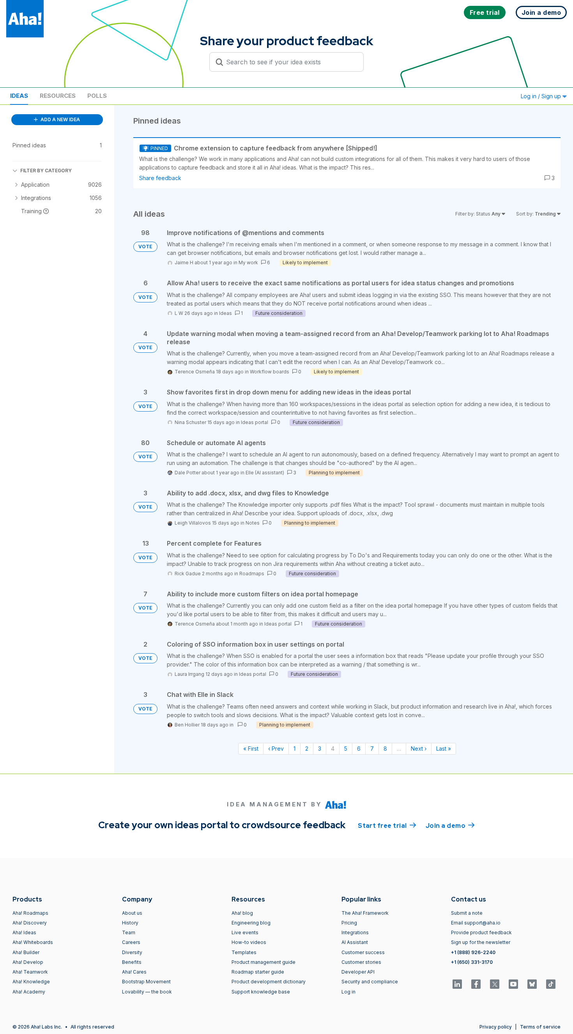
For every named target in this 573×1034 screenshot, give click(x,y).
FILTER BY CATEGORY (46, 170)
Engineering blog (251, 923)
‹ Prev (276, 748)
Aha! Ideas (24, 932)
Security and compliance (369, 982)
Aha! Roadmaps (30, 913)
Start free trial (387, 826)
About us (132, 913)
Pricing (349, 923)
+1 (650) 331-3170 (472, 962)
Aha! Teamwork (30, 972)
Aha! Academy (28, 992)
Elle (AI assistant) (265, 472)
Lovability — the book (147, 992)
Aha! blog (242, 913)
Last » (443, 748)
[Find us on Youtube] (513, 984)
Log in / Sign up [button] (541, 96)
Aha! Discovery (29, 923)
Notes (253, 523)
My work (248, 262)
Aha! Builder (25, 952)
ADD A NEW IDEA (59, 119)
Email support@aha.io (475, 923)
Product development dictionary (269, 982)
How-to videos (249, 942)
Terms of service (540, 1027)
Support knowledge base (261, 992)
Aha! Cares (134, 972)
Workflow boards (269, 372)
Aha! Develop (27, 962)
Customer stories (361, 962)
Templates (244, 952)
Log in (348, 992)
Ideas (19, 95)
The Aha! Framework (365, 913)
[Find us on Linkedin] (457, 984)
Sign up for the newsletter (480, 942)
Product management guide (263, 962)
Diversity (132, 952)
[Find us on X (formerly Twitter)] (494, 984)
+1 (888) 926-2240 (473, 952)
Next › (418, 748)
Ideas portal (254, 422)
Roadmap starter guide (258, 972)
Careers (131, 942)
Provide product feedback (481, 932)
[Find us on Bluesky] (532, 984)
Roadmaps (251, 573)
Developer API (358, 972)
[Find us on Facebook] (476, 984)
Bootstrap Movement (146, 982)
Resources (58, 95)
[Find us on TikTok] (551, 984)
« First (250, 748)
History (130, 923)
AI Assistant (354, 942)
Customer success (363, 952)
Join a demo (450, 826)
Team (128, 932)
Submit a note (467, 913)
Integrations (355, 932)
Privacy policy (495, 1027)
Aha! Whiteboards (32, 942)
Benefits (131, 962)
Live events (245, 932)
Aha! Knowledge (31, 982)
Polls (97, 95)
